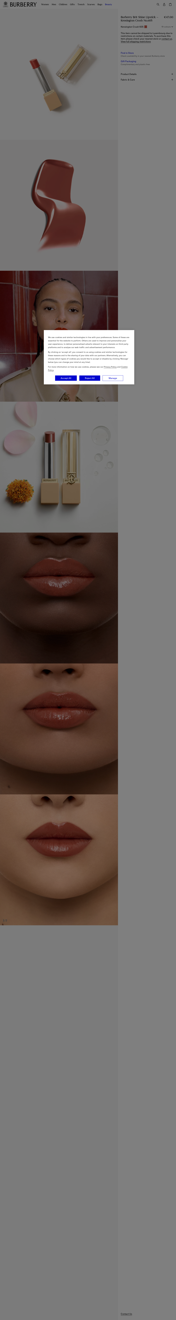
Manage (113, 378)
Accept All (66, 378)
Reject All (90, 378)
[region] (89, 357)
